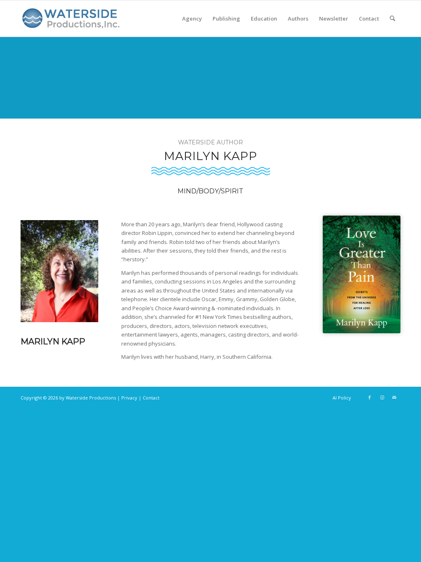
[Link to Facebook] (369, 397)
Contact (151, 398)
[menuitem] (192, 18)
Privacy (129, 398)
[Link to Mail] (394, 397)
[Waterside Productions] (72, 22)
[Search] (392, 18)
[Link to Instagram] (382, 397)
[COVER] (361, 274)
